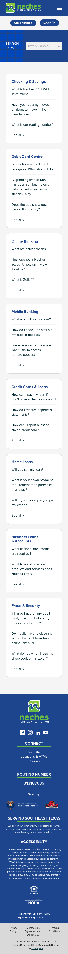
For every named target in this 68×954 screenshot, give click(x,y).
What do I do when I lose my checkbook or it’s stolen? (32, 656)
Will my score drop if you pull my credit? (33, 502)
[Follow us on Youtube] (45, 732)
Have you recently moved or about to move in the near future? (31, 109)
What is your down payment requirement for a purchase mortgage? (32, 485)
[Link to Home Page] (20, 8)
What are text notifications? (31, 319)
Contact (34, 751)
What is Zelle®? (23, 279)
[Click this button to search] (59, 46)
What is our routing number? (32, 124)
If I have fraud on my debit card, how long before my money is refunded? (31, 618)
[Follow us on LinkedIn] (38, 732)
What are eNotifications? (29, 249)
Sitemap (34, 794)
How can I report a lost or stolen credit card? (30, 427)
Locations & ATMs (34, 756)
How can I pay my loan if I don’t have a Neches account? (34, 397)
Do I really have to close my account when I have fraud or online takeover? (33, 638)
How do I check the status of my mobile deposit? (32, 332)
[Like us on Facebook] (22, 732)
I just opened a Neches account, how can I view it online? (29, 264)
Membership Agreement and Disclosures (33, 931)
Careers (34, 761)
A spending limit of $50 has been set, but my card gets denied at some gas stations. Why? (31, 187)
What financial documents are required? (30, 551)
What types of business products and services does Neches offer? (32, 569)
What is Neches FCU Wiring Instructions (32, 92)
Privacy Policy (13, 929)
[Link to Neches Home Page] (34, 712)
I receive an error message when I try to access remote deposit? (31, 350)
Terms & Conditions (54, 929)
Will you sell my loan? (27, 469)
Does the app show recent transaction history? (31, 207)
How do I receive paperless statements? (32, 412)
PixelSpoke (37, 948)
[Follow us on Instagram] (30, 732)
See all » (18, 135)
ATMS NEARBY (23, 23)
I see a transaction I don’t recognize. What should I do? (33, 167)
